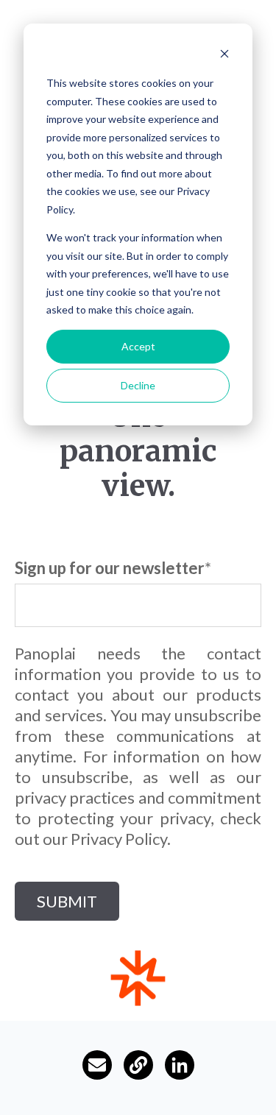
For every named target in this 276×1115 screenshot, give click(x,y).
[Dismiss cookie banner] (224, 55)
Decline (138, 385)
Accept (138, 346)
